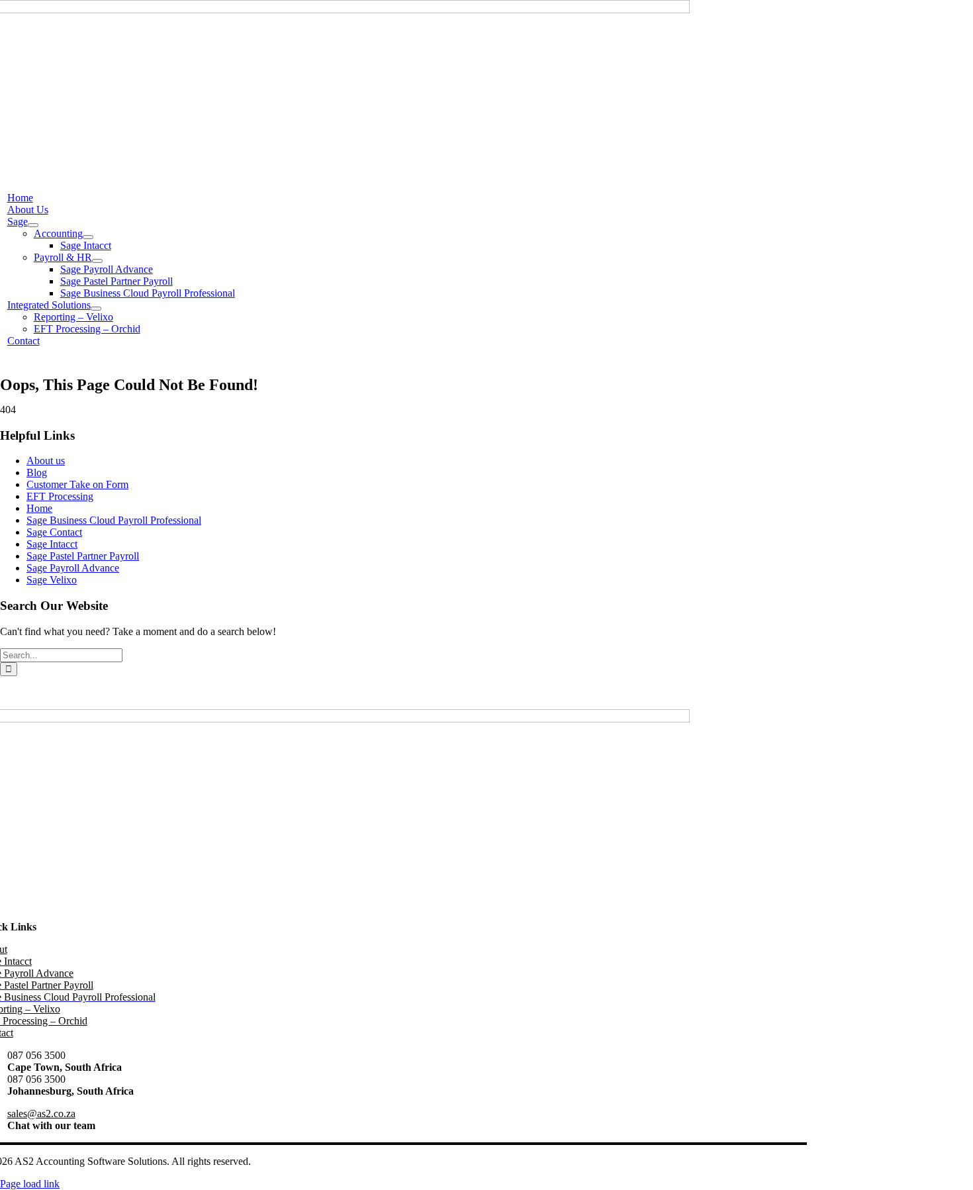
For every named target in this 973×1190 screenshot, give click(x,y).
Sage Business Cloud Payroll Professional (113, 520)
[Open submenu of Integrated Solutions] (96, 309)
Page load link (30, 1183)
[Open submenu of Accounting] (88, 237)
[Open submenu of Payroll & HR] (97, 261)
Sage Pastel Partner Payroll (82, 556)
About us (45, 460)
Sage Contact (54, 532)
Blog (36, 472)
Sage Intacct (51, 544)
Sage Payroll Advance (72, 567)
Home (39, 508)
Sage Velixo (51, 579)
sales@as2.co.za (41, 1113)
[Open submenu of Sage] (33, 225)
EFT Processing (59, 496)
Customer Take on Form (77, 484)
